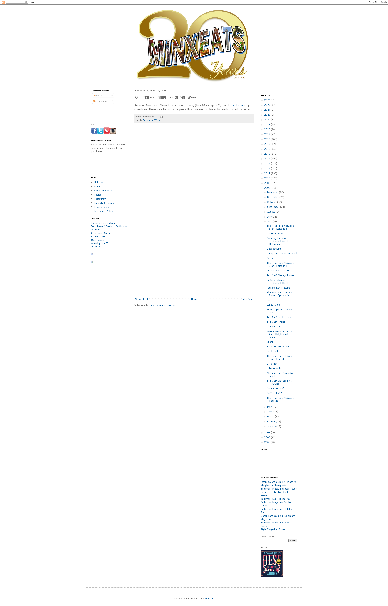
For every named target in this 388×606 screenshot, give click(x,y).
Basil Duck (272, 351)
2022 (267, 119)
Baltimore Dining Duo (103, 223)
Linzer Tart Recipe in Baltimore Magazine (278, 517)
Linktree (98, 182)
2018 (267, 139)
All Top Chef (98, 236)
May (269, 406)
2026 (267, 100)
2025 (267, 104)
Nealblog (96, 246)
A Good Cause (274, 326)
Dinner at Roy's (275, 233)
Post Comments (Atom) (163, 305)
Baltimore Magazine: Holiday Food (276, 510)
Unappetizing (274, 248)
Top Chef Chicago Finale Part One (280, 382)
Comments (101, 101)
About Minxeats (103, 190)
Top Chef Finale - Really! (280, 317)
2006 (267, 437)
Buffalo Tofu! (274, 393)
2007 (267, 432)
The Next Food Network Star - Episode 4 (280, 264)
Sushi (270, 341)
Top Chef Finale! (276, 321)
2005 (267, 442)
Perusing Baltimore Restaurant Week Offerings (277, 240)
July (269, 216)
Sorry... (271, 258)
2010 (267, 178)
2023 (267, 114)
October (272, 202)
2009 (267, 183)
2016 (267, 148)
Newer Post (141, 299)
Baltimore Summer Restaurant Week (277, 281)
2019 (267, 134)
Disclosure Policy (103, 211)
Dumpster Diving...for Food (282, 253)
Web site (237, 105)
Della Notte (273, 363)
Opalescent (97, 239)
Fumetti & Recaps (104, 202)
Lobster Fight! (274, 368)
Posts (98, 95)
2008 (267, 187)
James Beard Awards (278, 346)
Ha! (268, 300)
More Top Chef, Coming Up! (280, 311)
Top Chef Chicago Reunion (281, 275)
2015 (267, 153)
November (273, 197)
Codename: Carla (100, 233)
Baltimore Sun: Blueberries (276, 498)
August (271, 211)
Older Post (247, 299)
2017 (267, 144)
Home (194, 299)
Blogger (208, 598)
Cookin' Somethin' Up (278, 270)
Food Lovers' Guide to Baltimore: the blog (109, 227)
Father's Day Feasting (278, 287)
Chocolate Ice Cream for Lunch (280, 374)
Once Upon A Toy (100, 243)
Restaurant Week (151, 120)
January (271, 426)
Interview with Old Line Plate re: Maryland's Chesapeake (278, 483)
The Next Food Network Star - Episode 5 (280, 227)
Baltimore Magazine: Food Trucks (275, 524)
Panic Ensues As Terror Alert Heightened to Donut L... (279, 334)
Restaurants (101, 198)
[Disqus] (194, 171)
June (270, 221)
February (272, 421)
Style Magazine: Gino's (273, 529)
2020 (267, 129)
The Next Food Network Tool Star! (280, 399)
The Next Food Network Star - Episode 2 (280, 357)
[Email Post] (161, 116)
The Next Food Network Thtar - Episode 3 (280, 293)
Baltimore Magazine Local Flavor (279, 488)
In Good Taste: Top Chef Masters (274, 493)
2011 (267, 173)
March (271, 416)
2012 (267, 168)
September (273, 206)
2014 (267, 158)
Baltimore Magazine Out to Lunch (276, 503)
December (273, 192)
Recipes (98, 194)
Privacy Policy (101, 207)
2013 (267, 163)
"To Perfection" (275, 388)
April (270, 411)
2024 (267, 109)
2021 (267, 124)
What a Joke (273, 304)
